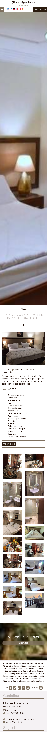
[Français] (17, 9)
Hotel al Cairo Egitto (12, 706)
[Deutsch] (14, 9)
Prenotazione (40, 9)
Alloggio (24, 309)
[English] (8, 9)
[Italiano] (20, 9)
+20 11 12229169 (16, 713)
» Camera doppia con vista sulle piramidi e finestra (23, 674)
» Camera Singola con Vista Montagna (27, 681)
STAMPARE (35, 688)
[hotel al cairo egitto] (24, 3)
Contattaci (11, 695)
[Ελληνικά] (11, 9)
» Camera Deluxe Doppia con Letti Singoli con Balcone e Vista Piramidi (23, 672)
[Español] (22, 9)
